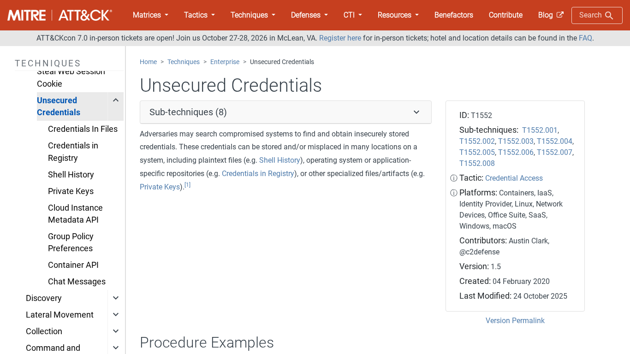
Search (591, 15)
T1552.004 (554, 141)
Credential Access (514, 178)
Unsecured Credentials (58, 106)
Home (148, 62)
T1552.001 (540, 130)
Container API (73, 265)
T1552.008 (477, 163)
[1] (187, 185)
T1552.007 (554, 152)
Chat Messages (77, 281)
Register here (340, 38)
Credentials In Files (83, 129)
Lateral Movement (60, 314)
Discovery (44, 298)
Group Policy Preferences (71, 242)
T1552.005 (477, 152)
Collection (44, 331)
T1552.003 (516, 141)
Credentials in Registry (73, 151)
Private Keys (71, 191)
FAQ (585, 38)
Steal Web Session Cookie (71, 77)
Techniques (183, 62)
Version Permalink (515, 320)
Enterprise (224, 62)
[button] (150, 15)
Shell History (71, 174)
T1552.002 (477, 141)
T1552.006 (516, 152)
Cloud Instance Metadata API (75, 213)
